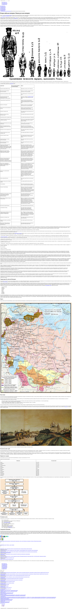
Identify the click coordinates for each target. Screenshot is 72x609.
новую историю (5, 281)
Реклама (3, 605)
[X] (4, 536)
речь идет (66, 406)
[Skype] (7, 536)
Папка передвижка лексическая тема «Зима (6, 593)
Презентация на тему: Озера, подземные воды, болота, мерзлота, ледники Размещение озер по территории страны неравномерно (18, 551)
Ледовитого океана (30, 96)
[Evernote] (5, 536)
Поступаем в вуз (4, 2)
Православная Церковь (4, 236)
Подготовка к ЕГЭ (3, 6)
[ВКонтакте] (0, 536)
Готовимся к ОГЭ (4, 4)
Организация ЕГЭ (3, 9)
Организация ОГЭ (4, 3)
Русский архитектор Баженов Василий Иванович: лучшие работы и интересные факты (12, 595)
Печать (1, 535)
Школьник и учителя (3, 594)
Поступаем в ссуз (2, 589)
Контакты (3, 604)
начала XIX (11, 83)
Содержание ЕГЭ (2, 577)
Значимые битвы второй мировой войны (6, 600)
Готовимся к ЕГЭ (2, 10)
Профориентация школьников (4, 598)
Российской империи (9, 15)
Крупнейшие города (48, 285)
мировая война (10, 526)
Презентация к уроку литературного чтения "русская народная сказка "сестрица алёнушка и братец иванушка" (16, 548)
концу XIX (2, 17)
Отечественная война (7, 522)
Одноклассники (4, 568)
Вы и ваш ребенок (4, 566)
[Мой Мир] (3, 536)
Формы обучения (2, 580)
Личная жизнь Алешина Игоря (4, 602)
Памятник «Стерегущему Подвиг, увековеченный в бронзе (8, 591)
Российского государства (18, 233)
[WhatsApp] (6, 536)
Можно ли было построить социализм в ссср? (6, 559)
